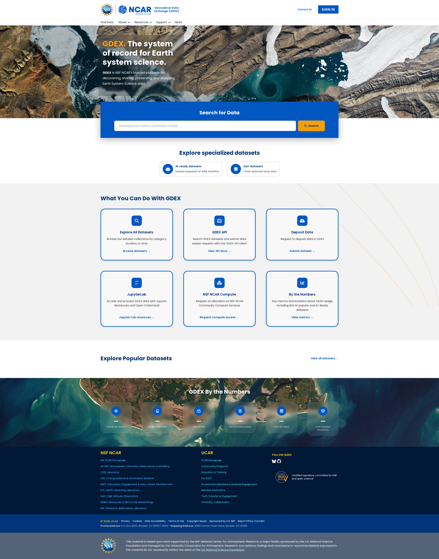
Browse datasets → (136, 251)
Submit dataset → (302, 251)
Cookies (137, 521)
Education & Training (213, 472)
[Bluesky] (274, 461)
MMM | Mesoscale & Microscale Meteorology (126, 502)
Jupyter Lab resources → (136, 317)
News (178, 22)
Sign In (328, 9)
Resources (141, 22)
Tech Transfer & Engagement (219, 496)
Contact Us (305, 9)
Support (161, 22)
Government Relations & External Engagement (229, 484)
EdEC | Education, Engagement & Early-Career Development (136, 484)
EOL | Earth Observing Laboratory (119, 490)
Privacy (125, 521)
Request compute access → (219, 317)
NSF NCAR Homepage (113, 460)
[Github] (279, 461)
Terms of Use (176, 521)
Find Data (106, 22)
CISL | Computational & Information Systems (127, 478)
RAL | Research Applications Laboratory (123, 508)
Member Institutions (213, 490)
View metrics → (302, 317)
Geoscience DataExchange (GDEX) (166, 9)
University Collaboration (215, 502)
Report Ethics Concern (251, 521)
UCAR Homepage (211, 460)
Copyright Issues (197, 521)
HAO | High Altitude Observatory (119, 496)
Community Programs (214, 466)
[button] (129, 22)
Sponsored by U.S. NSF (222, 521)
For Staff (206, 478)
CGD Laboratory (110, 472)
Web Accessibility (155, 521)
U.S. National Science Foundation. (223, 550)
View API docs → (219, 251)
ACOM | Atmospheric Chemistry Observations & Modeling (134, 466)
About (122, 22)
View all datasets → (325, 358)
